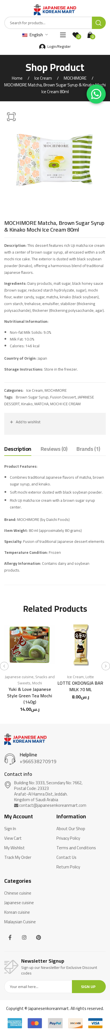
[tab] (17, 450)
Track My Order (17, 857)
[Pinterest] (38, 937)
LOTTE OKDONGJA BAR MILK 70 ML (80, 686)
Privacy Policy (68, 838)
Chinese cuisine (17, 893)
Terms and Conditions (76, 847)
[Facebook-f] (10, 937)
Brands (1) (88, 449)
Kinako (27, 403)
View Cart (13, 838)
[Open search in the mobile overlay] (55, 23)
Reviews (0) (54, 449)
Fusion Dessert (63, 397)
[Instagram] (24, 937)
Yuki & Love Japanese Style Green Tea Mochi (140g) (29, 695)
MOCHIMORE (75, 78)
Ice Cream (43, 78)
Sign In (10, 828)
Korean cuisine (17, 912)
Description (17, 449)
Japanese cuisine (19, 676)
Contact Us (66, 857)
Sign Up (88, 986)
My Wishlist (14, 847)
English (35, 34)
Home (17, 78)
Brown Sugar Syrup (32, 397)
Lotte (89, 676)
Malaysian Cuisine (20, 921)
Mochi (37, 683)
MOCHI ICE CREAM (65, 403)
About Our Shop (70, 828)
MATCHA (41, 403)
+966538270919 (38, 761)
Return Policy (68, 867)
